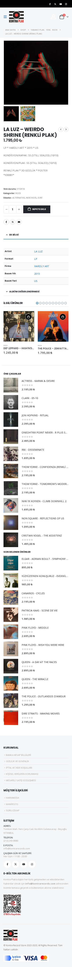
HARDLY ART (41, 266)
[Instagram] (66, 4)
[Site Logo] (16, 16)
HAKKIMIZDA (12, 797)
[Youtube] (60, 4)
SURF (40, 197)
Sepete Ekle (39, 209)
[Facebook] (50, 4)
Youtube (23, 864)
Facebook (6, 222)
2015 (37, 273)
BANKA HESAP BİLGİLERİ (18, 755)
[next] (66, 129)
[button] (6, 17)
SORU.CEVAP (12, 810)
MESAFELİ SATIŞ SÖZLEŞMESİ (21, 780)
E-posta (19, 222)
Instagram (31, 864)
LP (35, 259)
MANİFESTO (12, 804)
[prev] (60, 129)
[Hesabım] (53, 16)
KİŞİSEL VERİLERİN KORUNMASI (22, 773)
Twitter (12, 222)
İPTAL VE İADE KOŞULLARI (19, 767)
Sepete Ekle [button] (28, 317)
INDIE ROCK (31, 197)
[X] (55, 4)
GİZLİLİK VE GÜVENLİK (17, 761)
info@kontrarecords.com (16, 848)
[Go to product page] (18, 326)
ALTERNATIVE (18, 197)
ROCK (18, 193)
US (35, 281)
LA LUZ (38, 251)
